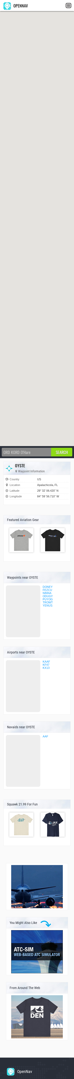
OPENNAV (20, 5)
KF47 (46, 664)
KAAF (46, 661)
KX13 (46, 667)
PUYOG (48, 599)
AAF (45, 736)
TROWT (48, 602)
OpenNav (24, 1071)
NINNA (47, 593)
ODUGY (48, 596)
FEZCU (47, 590)
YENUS (47, 605)
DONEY (48, 586)
